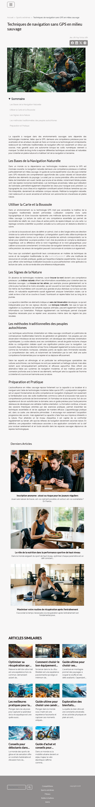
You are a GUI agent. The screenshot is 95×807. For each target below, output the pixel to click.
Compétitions (47, 786)
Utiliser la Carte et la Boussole (22, 110)
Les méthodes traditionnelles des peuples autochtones (33, 120)
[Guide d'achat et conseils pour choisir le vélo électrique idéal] (47, 733)
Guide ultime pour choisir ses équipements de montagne (73, 667)
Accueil (10, 17)
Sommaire (18, 99)
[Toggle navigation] (11, 4)
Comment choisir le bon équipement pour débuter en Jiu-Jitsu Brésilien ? (47, 667)
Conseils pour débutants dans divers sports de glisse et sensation (20, 749)
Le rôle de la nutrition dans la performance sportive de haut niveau (47, 552)
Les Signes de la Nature (20, 115)
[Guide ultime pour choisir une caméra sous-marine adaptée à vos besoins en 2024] (47, 690)
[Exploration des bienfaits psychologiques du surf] (74, 690)
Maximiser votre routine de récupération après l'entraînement (47, 609)
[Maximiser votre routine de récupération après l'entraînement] (47, 585)
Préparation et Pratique (19, 126)
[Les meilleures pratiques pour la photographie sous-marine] (21, 690)
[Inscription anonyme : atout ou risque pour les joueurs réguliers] (47, 471)
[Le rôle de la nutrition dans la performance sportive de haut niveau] (47, 528)
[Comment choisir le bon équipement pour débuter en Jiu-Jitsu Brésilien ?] (47, 651)
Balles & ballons (47, 798)
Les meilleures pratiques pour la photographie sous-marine (20, 707)
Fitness (47, 794)
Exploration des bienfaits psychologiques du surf (73, 707)
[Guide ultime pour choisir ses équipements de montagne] (74, 651)
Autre (47, 802)
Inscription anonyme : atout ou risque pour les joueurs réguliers (47, 495)
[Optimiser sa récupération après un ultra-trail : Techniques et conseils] (21, 651)
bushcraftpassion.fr (57, 256)
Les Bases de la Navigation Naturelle (25, 104)
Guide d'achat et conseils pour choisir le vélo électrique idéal (45, 749)
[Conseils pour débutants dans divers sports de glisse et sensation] (21, 733)
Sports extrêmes (23, 17)
